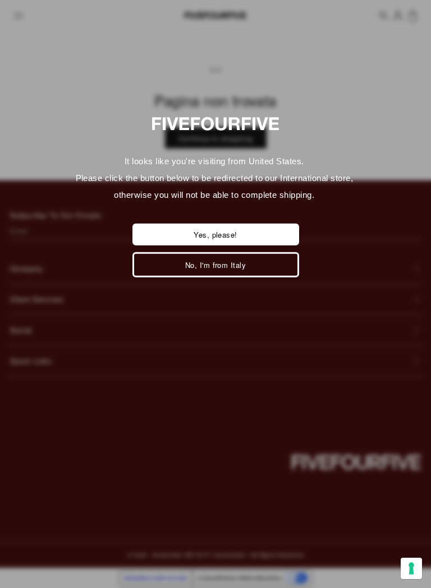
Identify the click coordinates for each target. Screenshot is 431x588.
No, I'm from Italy (215, 265)
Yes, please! (215, 234)
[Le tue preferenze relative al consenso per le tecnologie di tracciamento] (411, 568)
